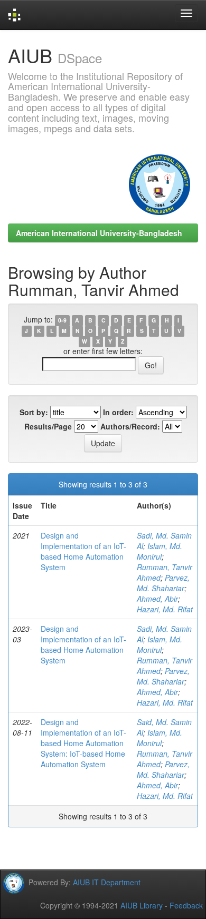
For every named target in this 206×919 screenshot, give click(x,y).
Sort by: (34, 412)
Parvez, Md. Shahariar (163, 582)
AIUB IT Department (107, 882)
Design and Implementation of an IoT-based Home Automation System (83, 551)
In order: (118, 412)
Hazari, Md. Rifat (165, 609)
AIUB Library (141, 905)
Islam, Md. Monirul (159, 551)
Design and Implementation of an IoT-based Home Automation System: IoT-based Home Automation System (83, 743)
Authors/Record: (130, 426)
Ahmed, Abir (157, 598)
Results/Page (48, 426)
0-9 (62, 320)
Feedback (186, 905)
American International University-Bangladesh (99, 233)
